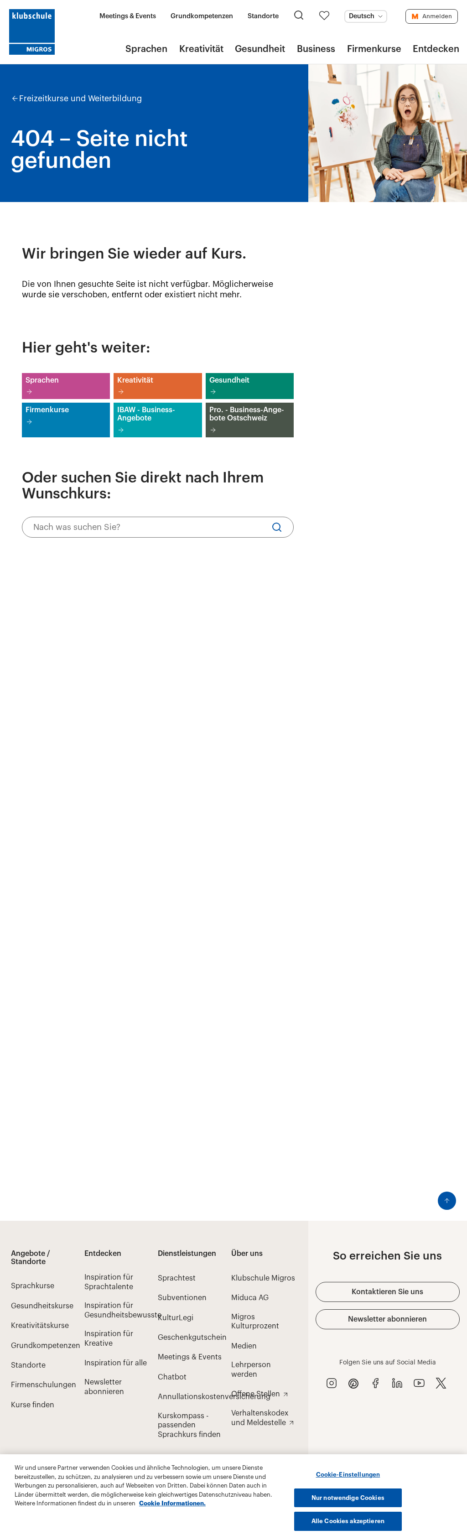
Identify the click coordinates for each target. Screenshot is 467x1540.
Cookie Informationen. (172, 1503)
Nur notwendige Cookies (347, 1498)
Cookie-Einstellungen (348, 1475)
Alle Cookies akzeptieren (347, 1521)
